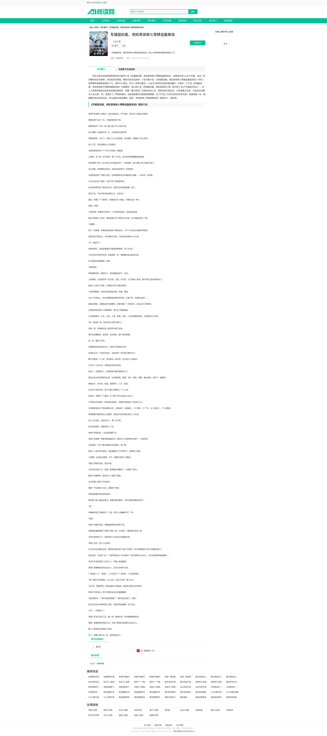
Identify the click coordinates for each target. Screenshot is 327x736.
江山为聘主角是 (232, 692)
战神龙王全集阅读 (218, 682)
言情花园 (199, 710)
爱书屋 (167, 710)
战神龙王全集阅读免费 (204, 682)
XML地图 (179, 725)
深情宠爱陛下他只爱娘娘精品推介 (116, 687)
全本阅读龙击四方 (95, 682)
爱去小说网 (93, 27)
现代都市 (152, 21)
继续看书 (197, 43)
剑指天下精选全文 (156, 687)
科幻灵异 (198, 21)
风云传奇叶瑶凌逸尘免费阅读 (207, 687)
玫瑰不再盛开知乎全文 (143, 677)
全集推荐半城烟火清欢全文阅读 (100, 677)
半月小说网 (107, 715)
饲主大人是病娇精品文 (112, 682)
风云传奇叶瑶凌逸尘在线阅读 (191, 687)
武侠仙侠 (121, 21)
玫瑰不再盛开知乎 (156, 677)
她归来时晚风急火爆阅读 (174, 692)
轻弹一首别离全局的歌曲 (174, 677)
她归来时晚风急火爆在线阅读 (191, 692)
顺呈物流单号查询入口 (220, 697)
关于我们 (147, 725)
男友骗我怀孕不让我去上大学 (161, 692)
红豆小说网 (123, 710)
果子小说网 (153, 710)
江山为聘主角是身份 (96, 697)
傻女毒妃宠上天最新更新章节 (237, 677)
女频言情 (136, 21)
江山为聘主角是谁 (110, 697)
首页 (92, 21)
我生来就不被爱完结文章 (190, 682)
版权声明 (158, 725)
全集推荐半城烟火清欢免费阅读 (116, 677)
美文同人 (213, 21)
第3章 (98, 647)
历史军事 (167, 21)
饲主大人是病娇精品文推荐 (129, 682)
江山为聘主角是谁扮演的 (220, 692)
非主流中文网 (93, 715)
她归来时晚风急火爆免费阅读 (207, 692)
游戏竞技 (182, 21)
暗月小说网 (215, 710)
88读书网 (138, 710)
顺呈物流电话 (231, 697)
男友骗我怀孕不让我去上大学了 (116, 692)
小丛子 (92, 664)
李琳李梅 (100, 664)
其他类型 (228, 21)
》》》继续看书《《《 (147, 651)
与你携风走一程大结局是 (98, 692)
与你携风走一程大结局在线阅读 (223, 687)
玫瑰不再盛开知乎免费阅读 (129, 677)
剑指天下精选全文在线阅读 (145, 687)
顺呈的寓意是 (200, 697)
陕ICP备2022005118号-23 (184, 731)
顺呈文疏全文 (170, 697)
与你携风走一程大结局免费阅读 (238, 687)
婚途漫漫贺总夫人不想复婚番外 (146, 697)
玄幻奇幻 (106, 21)
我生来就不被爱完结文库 (174, 682)
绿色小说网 (123, 715)
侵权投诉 (168, 725)
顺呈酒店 (183, 697)
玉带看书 (229, 710)
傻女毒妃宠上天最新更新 (205, 677)
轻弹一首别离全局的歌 (189, 677)
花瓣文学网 (153, 715)
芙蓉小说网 (107, 710)
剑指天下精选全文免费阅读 (175, 687)
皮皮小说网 (138, 715)
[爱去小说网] (101, 11)
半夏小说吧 (92, 710)
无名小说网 (184, 710)
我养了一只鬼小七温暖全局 (145, 682)
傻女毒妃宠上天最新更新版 (221, 677)
